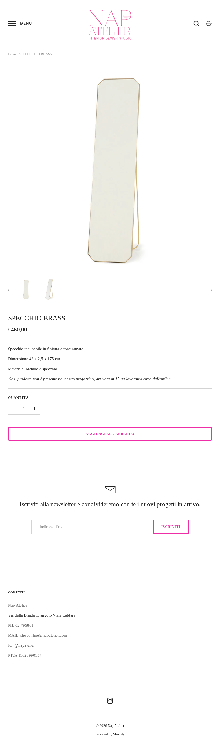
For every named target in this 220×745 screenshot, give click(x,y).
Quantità (18, 398)
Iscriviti (171, 527)
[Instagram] (110, 701)
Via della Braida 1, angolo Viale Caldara (41, 615)
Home (12, 54)
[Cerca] (196, 23)
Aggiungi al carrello (110, 434)
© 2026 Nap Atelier (110, 726)
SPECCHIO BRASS (37, 54)
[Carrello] (209, 23)
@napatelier (24, 645)
